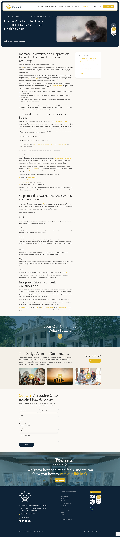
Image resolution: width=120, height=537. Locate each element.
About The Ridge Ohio (66, 510)
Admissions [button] (67, 6)
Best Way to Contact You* (25, 423)
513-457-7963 (109, 6)
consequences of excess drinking (63, 158)
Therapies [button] (60, 6)
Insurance (63, 507)
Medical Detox (64, 496)
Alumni (62, 514)
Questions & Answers (66, 519)
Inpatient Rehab (65, 498)
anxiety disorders (31, 177)
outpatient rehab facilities (47, 307)
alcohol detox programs (65, 307)
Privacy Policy (88, 532)
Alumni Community (95, 360)
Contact (91, 6)
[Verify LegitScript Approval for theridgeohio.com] (92, 508)
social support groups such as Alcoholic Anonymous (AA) (50, 144)
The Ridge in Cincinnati (24, 307)
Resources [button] (85, 6)
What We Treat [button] (53, 6)
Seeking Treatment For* (24, 428)
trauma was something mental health (61, 121)
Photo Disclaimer (96, 532)
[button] (60, 336)
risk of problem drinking (38, 203)
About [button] (79, 6)
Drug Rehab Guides (66, 503)
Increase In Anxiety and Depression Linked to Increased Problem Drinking (89, 60)
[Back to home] (14, 6)
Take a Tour (74, 6)
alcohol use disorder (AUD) (32, 79)
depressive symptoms (32, 180)
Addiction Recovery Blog (67, 517)
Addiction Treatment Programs (68, 491)
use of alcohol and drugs (25, 87)
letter (22, 67)
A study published (57, 85)
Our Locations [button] (98, 6)
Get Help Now (60, 480)
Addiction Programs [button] (43, 6)
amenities (26, 309)
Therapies (63, 501)
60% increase (25, 182)
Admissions (64, 505)
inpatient (36, 307)
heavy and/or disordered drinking (58, 157)
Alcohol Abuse (64, 494)
